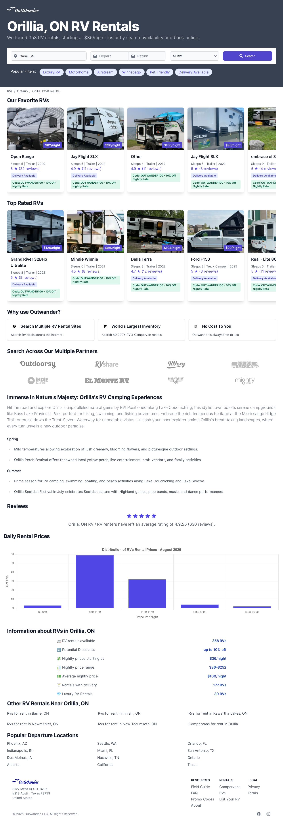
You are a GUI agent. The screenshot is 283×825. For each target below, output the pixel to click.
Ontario (193, 757)
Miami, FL (105, 750)
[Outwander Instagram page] (268, 814)
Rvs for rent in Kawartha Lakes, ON (218, 713)
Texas (192, 764)
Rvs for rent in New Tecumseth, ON (127, 724)
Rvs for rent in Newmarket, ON (32, 724)
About (196, 805)
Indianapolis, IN (20, 750)
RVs (222, 793)
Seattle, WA (107, 743)
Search (250, 56)
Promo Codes (202, 799)
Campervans (229, 787)
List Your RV (229, 799)
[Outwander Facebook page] (258, 814)
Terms (253, 793)
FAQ (194, 793)
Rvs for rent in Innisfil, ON (119, 713)
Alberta (13, 764)
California (105, 764)
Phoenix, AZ (17, 743)
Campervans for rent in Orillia (213, 724)
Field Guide (200, 787)
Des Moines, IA (19, 757)
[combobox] (49, 56)
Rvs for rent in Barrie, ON (28, 713)
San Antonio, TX (200, 750)
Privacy (254, 787)
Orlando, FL (197, 743)
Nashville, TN (108, 757)
